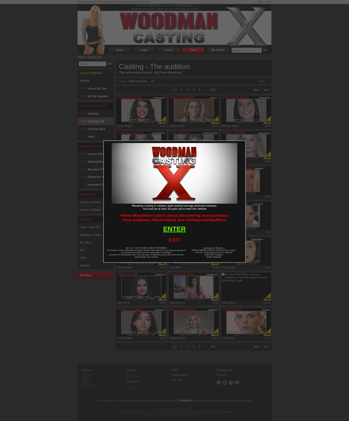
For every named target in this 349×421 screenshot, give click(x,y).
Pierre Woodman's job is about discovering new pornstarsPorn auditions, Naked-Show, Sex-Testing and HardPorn (174, 217)
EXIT (174, 240)
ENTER (174, 229)
